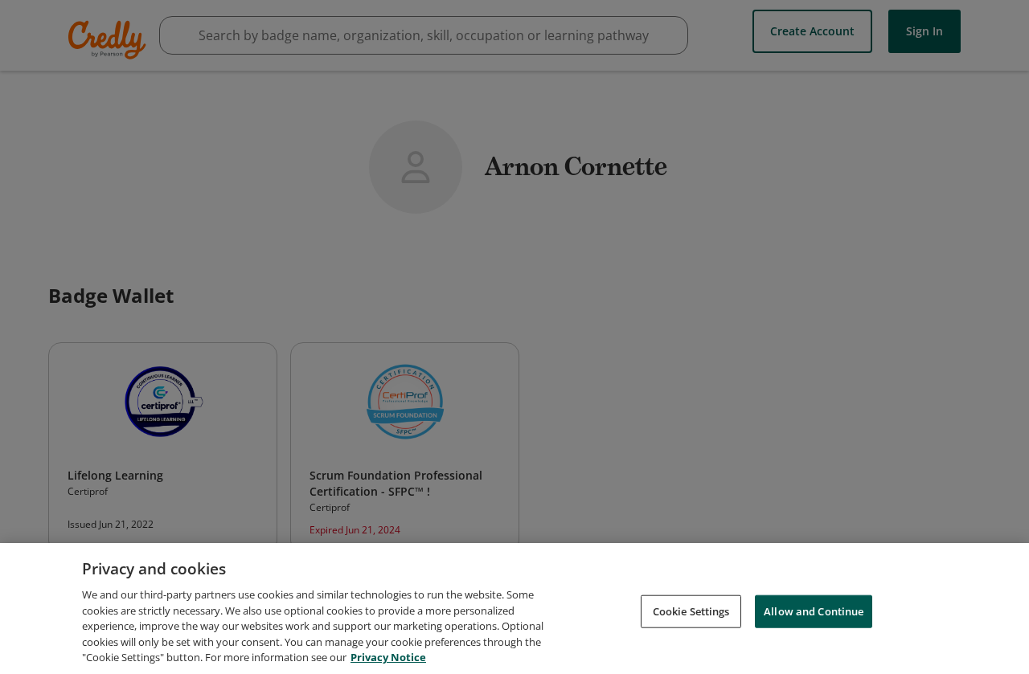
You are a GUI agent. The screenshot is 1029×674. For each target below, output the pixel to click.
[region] (514, 608)
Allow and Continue (813, 610)
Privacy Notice (388, 657)
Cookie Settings (691, 610)
